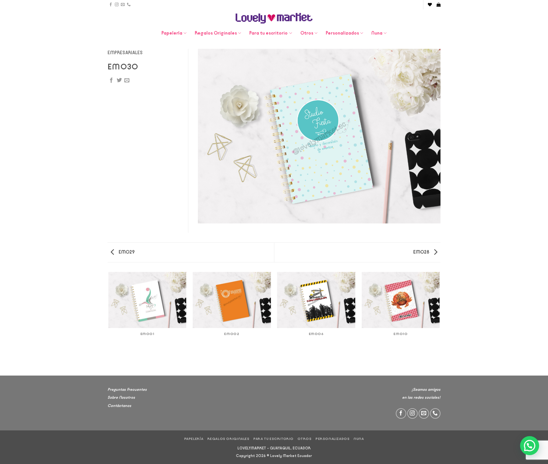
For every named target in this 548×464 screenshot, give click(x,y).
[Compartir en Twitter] (119, 80)
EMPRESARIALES (125, 52)
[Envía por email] (126, 80)
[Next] (439, 323)
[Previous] (109, 323)
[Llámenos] (129, 5)
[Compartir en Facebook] (111, 80)
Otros (306, 33)
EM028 (421, 252)
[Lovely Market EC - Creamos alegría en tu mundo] (274, 18)
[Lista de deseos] (430, 5)
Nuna (376, 33)
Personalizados (342, 33)
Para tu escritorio (268, 33)
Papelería (171, 33)
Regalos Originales (216, 33)
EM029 (126, 252)
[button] (438, 5)
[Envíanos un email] (123, 5)
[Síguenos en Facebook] (111, 5)
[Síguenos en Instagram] (117, 5)
